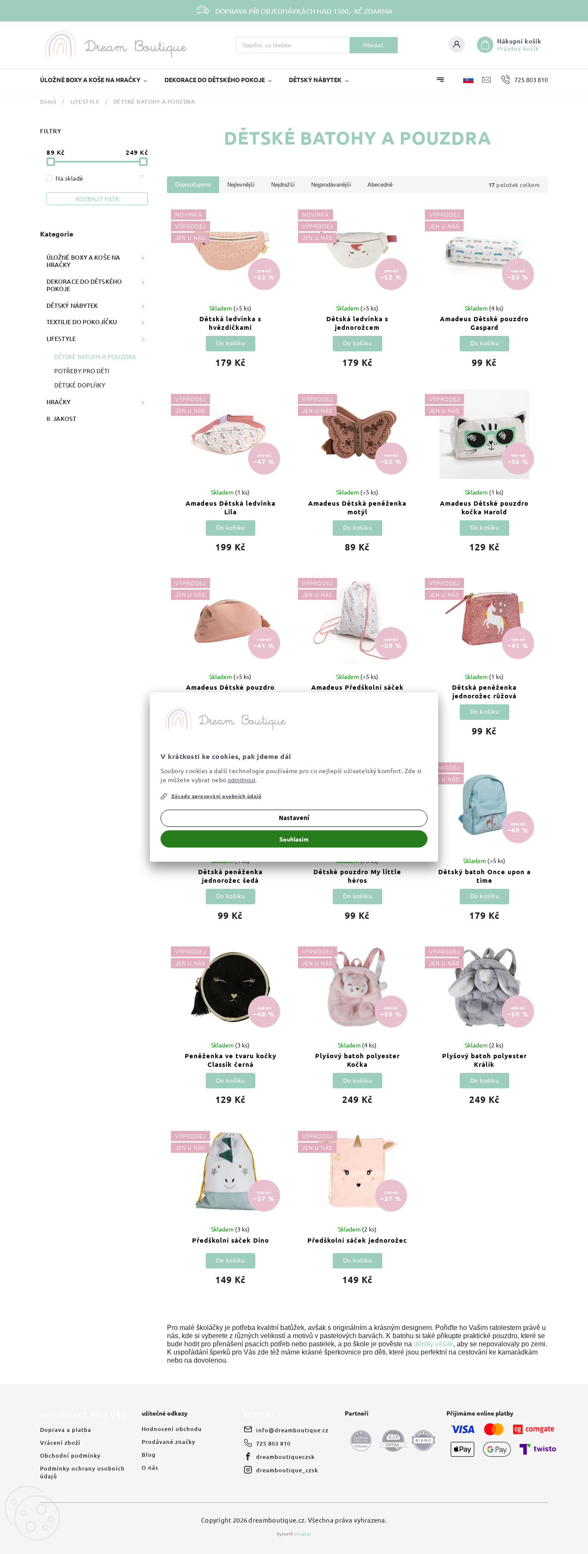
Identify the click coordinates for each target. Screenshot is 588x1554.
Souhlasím (294, 839)
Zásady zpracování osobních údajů (216, 795)
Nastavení (294, 818)
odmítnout (241, 780)
